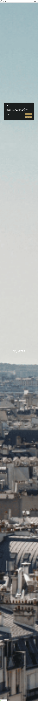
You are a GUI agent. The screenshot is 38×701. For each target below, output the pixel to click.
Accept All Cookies (28, 117)
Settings (7, 114)
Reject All (28, 114)
